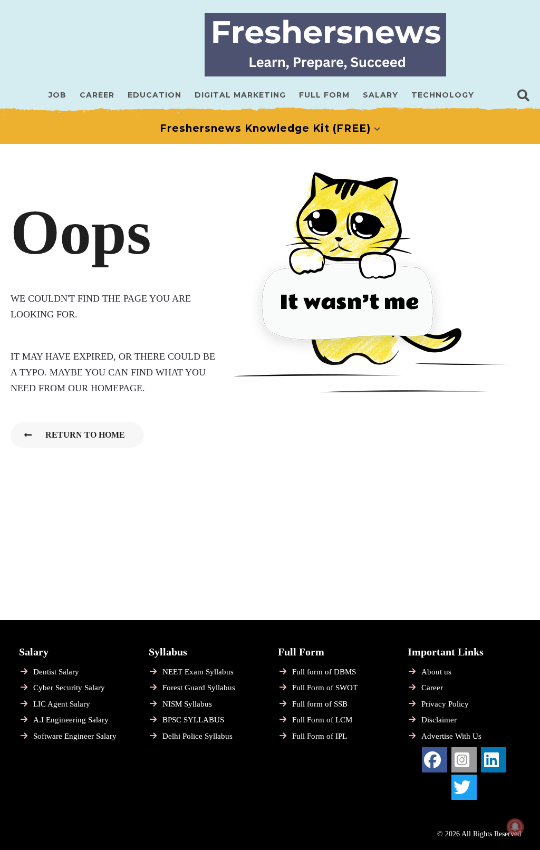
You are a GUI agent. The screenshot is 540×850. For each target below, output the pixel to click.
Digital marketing (240, 95)
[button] (523, 94)
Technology (442, 95)
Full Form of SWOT (325, 687)
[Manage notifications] (515, 826)
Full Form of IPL (319, 736)
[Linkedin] (493, 759)
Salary (380, 95)
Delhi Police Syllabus (197, 736)
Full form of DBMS (324, 672)
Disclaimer (439, 720)
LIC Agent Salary (61, 704)
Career (97, 95)
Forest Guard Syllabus (198, 687)
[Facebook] (434, 759)
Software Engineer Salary (75, 736)
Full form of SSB (320, 704)
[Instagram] (464, 759)
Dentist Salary (56, 672)
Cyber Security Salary (69, 687)
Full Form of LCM (322, 720)
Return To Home (85, 434)
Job (57, 95)
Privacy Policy (445, 704)
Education (154, 95)
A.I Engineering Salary (71, 720)
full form (324, 95)
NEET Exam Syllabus (198, 672)
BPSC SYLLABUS (193, 720)
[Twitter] (464, 787)
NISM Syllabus (187, 704)
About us (436, 672)
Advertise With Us (451, 736)
